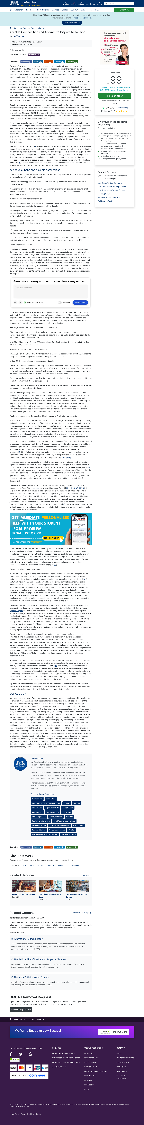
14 (72, 619)
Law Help (88, 1080)
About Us (95, 10)
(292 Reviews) (122, 107)
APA (24, 866)
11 (63, 504)
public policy (65, 457)
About (119, 1053)
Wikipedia (75, 866)
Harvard (50, 866)
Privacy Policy (14, 1114)
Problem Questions (92, 1067)
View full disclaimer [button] (70, 23)
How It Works (43, 10)
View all (86, 875)
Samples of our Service (108, 197)
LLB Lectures (89, 1085)
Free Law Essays (21, 28)
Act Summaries (90, 1062)
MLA (32, 866)
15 (36, 624)
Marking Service (105, 194)
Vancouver (62, 866)
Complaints (121, 1067)
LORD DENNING (77, 488)
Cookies (38, 1114)
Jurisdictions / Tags (81, 913)
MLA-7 (41, 866)
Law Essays (89, 1053)
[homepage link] (11, 28)
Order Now (124, 10)
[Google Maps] (30, 1054)
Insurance (35, 488)
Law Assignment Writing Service (112, 190)
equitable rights (16, 611)
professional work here (81, 18)
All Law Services (59, 1067)
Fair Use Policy (122, 1062)
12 (55, 565)
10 (67, 488)
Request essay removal (21, 1009)
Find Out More (119, 1031)
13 (84, 579)
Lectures (55, 10)
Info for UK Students (125, 1058)
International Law (33, 54)
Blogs (86, 1089)
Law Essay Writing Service (109, 183)
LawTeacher (17, 10)
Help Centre (121, 1071)
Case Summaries (91, 1058)
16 (56, 666)
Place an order (115, 96)
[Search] (106, 3)
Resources (30, 10)
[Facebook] (12, 1054)
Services (84, 10)
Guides (65, 10)
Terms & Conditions (27, 1114)
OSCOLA (74, 10)
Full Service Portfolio (107, 201)
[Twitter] (21, 1054)
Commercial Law (38, 28)
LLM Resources (90, 1076)
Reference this (18, 50)
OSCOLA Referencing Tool (95, 1071)
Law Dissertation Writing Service (112, 186)
